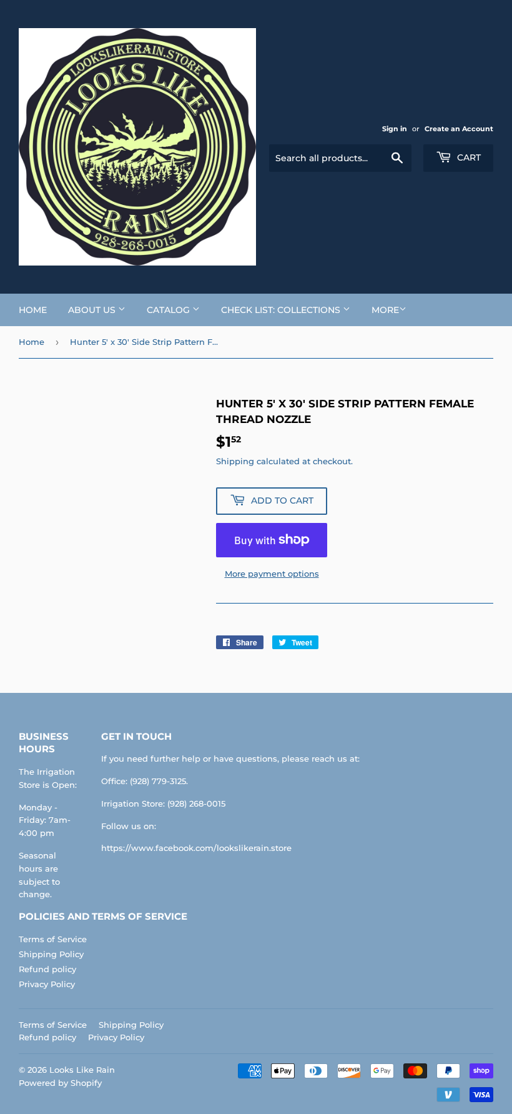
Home (33, 310)
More (385, 310)
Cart (468, 157)
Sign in (394, 128)
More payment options (272, 574)
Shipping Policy (51, 954)
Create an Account (459, 128)
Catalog (169, 310)
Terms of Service (53, 939)
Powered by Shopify (60, 1083)
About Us (93, 310)
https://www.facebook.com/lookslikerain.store (196, 848)
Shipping (235, 461)
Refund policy (47, 969)
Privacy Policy (47, 984)
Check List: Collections (282, 310)
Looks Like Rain (82, 1070)
